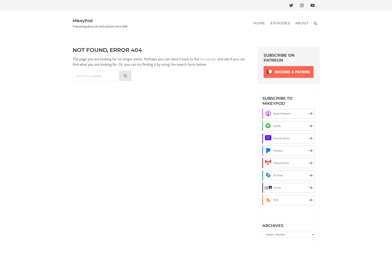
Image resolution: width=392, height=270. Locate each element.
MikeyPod (83, 20)
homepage (208, 59)
